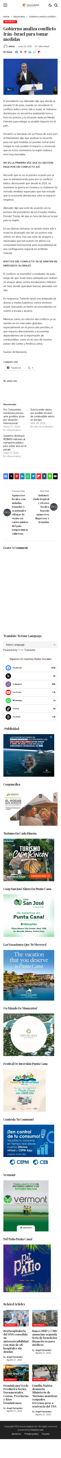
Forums (45, 1434)
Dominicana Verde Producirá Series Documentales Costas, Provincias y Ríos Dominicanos (15, 1394)
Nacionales (19, 16)
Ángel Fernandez (15, 1357)
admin (11, 46)
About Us (16, 1434)
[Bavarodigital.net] (30, 5)
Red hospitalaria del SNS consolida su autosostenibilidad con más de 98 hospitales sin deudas (15, 1341)
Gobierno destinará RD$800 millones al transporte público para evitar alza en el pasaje (14, 442)
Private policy (31, 1434)
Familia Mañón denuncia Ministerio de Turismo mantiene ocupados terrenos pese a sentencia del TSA (45, 1396)
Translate (29, 650)
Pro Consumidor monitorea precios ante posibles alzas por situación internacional (14, 416)
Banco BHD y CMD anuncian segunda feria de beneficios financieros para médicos (44, 1338)
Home (6, 16)
